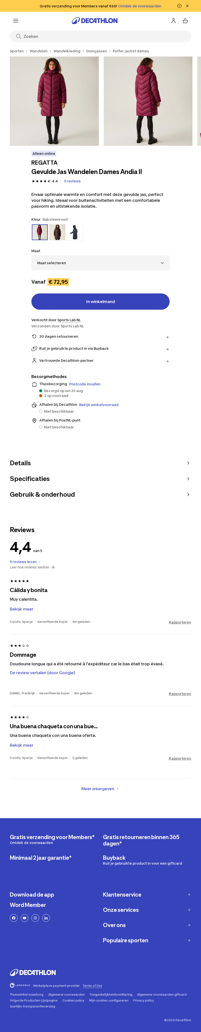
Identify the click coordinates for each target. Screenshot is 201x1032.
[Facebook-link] (14, 918)
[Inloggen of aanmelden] (173, 21)
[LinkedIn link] (46, 918)
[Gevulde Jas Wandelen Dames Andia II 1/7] (54, 101)
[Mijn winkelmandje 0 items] (185, 21)
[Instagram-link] (35, 918)
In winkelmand (100, 301)
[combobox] (100, 262)
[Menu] (16, 21)
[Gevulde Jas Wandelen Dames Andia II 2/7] (148, 101)
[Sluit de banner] (187, 6)
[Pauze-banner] (179, 6)
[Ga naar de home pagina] (95, 20)
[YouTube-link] (24, 918)
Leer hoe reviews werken (29, 567)
